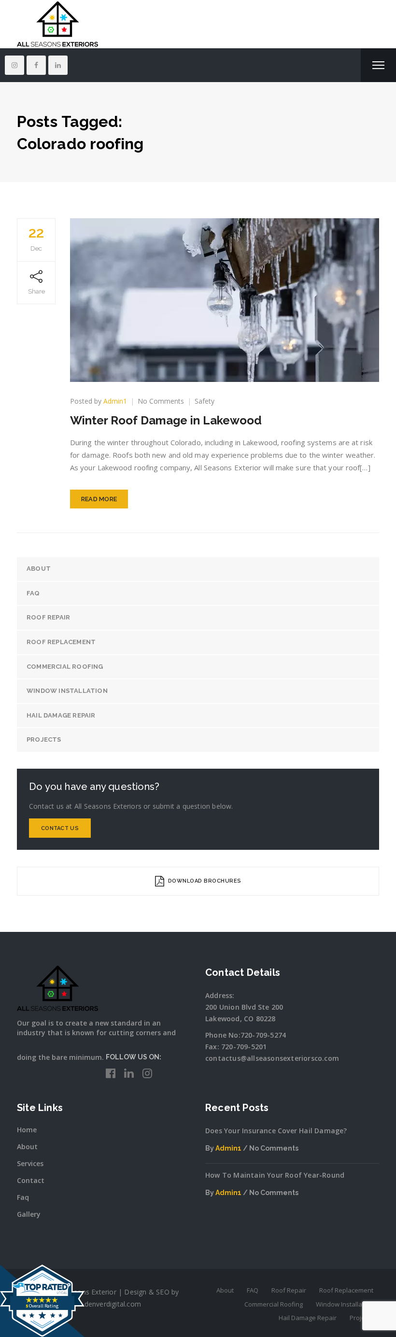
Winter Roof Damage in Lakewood (166, 420)
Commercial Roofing (65, 666)
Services (30, 1163)
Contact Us (60, 828)
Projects (44, 739)
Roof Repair (48, 617)
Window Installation (67, 690)
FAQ (33, 593)
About (39, 568)
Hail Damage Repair (61, 715)
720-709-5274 (263, 1035)
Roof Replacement (61, 642)
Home (27, 1129)
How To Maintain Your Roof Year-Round (274, 1175)
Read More (99, 499)
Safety (204, 401)
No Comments (161, 401)
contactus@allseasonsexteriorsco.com (272, 1058)
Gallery (29, 1214)
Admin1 (115, 401)
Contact (30, 1180)
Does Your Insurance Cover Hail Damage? (276, 1130)
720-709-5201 (244, 1046)
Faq (23, 1197)
